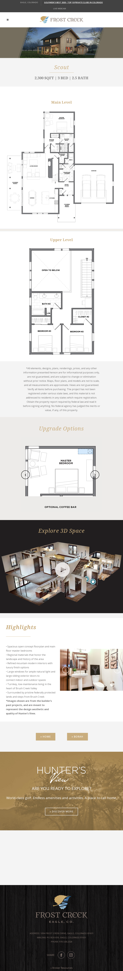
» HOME (45, 736)
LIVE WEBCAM (59, 8)
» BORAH (77, 736)
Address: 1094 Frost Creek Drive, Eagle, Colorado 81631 (61, 933)
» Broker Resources (62, 968)
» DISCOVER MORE (61, 811)
